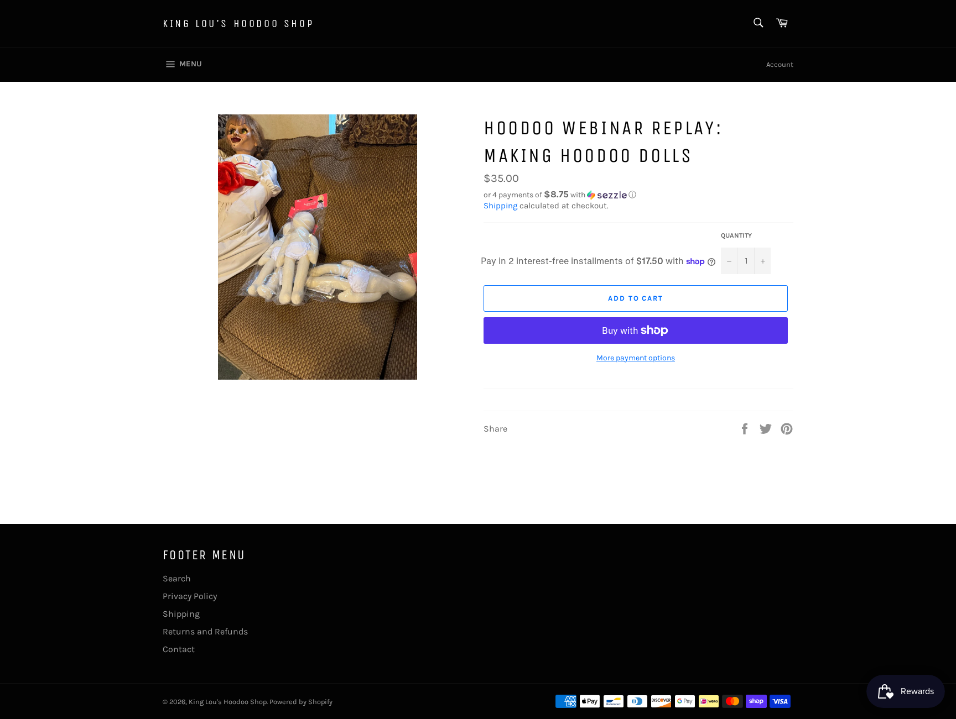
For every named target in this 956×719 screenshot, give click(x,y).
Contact (179, 649)
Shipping (500, 206)
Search (177, 578)
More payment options (635, 358)
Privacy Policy (190, 596)
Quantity (736, 235)
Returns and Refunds (205, 631)
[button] (638, 195)
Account (779, 64)
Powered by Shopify (300, 701)
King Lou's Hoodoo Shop (238, 23)
